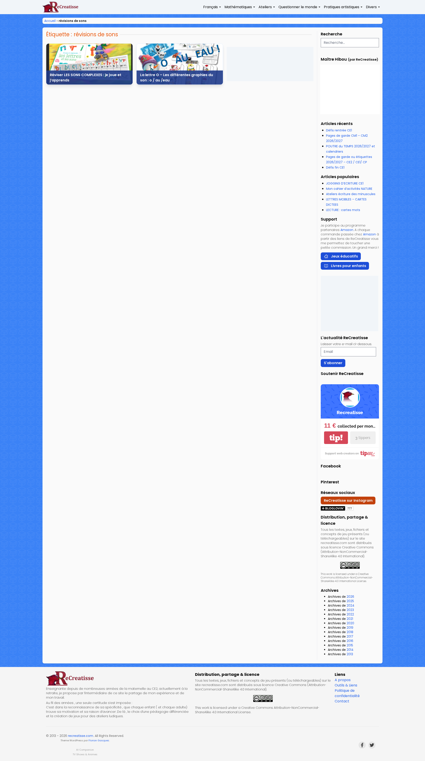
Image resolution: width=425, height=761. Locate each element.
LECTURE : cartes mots (343, 210)
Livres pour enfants (348, 265)
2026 (350, 596)
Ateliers (265, 7)
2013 (350, 654)
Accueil (50, 21)
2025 (350, 601)
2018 (350, 632)
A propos (343, 679)
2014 (350, 650)
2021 (350, 619)
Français (210, 7)
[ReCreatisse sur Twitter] (371, 745)
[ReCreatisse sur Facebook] (362, 745)
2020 (350, 623)
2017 (350, 636)
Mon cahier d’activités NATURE (349, 188)
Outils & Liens (346, 685)
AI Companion (85, 749)
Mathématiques (238, 7)
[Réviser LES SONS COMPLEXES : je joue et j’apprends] (89, 64)
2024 (350, 605)
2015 (350, 645)
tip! (336, 438)
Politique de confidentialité (347, 693)
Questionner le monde (297, 7)
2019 (350, 627)
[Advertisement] (270, 64)
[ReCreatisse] (118, 678)
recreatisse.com (80, 736)
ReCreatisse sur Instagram (348, 500)
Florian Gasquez (99, 740)
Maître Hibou (334, 59)
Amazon (346, 230)
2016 (350, 641)
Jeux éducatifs (344, 256)
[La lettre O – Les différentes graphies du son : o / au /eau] (180, 64)
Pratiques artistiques (341, 7)
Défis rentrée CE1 (339, 130)
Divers (371, 7)
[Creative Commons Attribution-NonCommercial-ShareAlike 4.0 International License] (350, 565)
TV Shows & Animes (85, 754)
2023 (350, 610)
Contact (342, 701)
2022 (350, 614)
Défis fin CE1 (335, 167)
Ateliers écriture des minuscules (350, 194)
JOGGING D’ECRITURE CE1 (344, 183)
